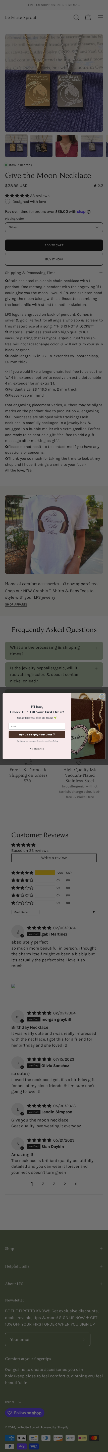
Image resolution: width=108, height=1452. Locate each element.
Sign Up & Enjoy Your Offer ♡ (37, 734)
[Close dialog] (102, 696)
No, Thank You (37, 748)
